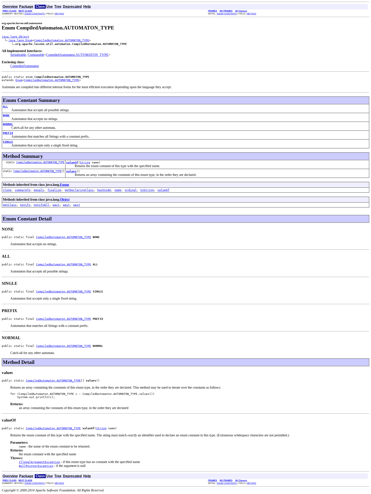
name (117, 190)
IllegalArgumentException (39, 462)
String (85, 162)
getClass (10, 204)
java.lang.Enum (20, 40)
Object (65, 199)
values (71, 171)
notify (25, 204)
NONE (6, 115)
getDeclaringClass (79, 190)
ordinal (131, 190)
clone (7, 190)
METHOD (59, 13)
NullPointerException (36, 466)
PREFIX (8, 133)
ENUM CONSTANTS (35, 13)
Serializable (18, 55)
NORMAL (8, 124)
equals (39, 190)
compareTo (22, 190)
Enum (18, 80)
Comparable (36, 55)
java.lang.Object (15, 36)
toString (147, 190)
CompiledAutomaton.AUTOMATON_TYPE (61, 40)
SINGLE (8, 141)
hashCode (104, 190)
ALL (5, 106)
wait (56, 204)
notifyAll (41, 204)
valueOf (72, 162)
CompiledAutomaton (24, 66)
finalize (54, 190)
